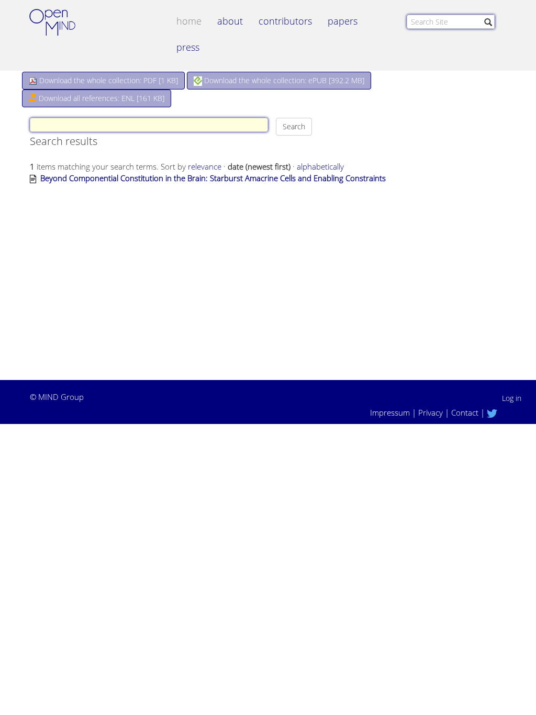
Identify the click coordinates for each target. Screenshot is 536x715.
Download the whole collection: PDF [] (107, 80)
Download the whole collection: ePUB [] (283, 80)
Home (189, 21)
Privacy (430, 412)
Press (187, 47)
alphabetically (320, 166)
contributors (285, 21)
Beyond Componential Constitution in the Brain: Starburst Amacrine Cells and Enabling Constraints (213, 178)
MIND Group (61, 397)
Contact (464, 412)
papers (343, 21)
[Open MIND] (62, 23)
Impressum (390, 412)
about (230, 21)
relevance (204, 166)
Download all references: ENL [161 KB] (100, 98)
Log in (511, 398)
